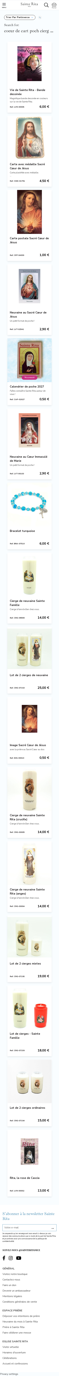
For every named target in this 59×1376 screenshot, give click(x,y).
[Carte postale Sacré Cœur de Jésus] (29, 212)
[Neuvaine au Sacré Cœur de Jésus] (29, 286)
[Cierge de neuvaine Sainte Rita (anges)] (29, 863)
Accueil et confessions (15, 1363)
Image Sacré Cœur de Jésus (28, 745)
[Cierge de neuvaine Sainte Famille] (29, 575)
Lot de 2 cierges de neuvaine (29, 675)
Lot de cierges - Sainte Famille (25, 1036)
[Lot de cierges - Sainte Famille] (29, 1007)
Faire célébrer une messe (16, 1332)
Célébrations (9, 1358)
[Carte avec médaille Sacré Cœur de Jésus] (29, 138)
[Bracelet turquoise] (29, 505)
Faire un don (9, 1285)
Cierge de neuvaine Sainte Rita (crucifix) (27, 817)
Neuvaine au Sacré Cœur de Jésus (28, 315)
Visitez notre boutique (15, 1274)
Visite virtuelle (10, 1347)
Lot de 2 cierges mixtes (25, 964)
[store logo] (29, 4)
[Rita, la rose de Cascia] (29, 1152)
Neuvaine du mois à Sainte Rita (20, 1321)
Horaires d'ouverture (14, 1352)
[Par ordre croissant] (40, 17)
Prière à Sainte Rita (13, 1327)
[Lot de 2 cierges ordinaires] (29, 1081)
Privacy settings (9, 1374)
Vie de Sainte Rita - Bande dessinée (27, 92)
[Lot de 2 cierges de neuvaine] (29, 649)
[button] (19, 17)
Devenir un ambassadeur (16, 1291)
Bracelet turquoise (22, 531)
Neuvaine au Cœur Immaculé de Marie (28, 459)
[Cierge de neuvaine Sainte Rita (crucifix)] (29, 789)
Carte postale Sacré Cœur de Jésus (29, 240)
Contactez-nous (11, 1279)
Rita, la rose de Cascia (24, 1178)
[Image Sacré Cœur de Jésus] (29, 719)
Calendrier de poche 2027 (27, 387)
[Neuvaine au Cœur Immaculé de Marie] (29, 430)
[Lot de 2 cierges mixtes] (29, 937)
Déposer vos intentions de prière (21, 1316)
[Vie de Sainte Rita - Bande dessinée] (29, 64)
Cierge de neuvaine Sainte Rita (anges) (27, 892)
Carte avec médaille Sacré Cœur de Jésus (27, 166)
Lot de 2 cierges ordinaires (27, 1108)
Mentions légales (12, 1296)
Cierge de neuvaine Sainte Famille (27, 603)
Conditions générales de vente (19, 1302)
